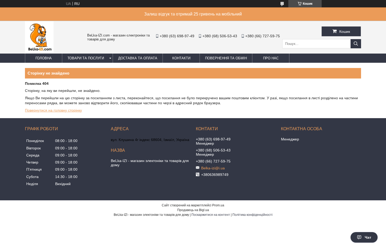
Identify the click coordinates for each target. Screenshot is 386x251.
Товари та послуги (85, 58)
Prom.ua (218, 205)
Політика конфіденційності (252, 215)
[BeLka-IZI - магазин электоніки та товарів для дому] (39, 51)
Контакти (181, 58)
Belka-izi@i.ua (213, 168)
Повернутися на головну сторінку (53, 110)
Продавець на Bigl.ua (193, 210)
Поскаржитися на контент (210, 215)
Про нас (271, 58)
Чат (368, 237)
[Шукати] (356, 43)
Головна (43, 58)
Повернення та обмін (226, 58)
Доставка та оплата (137, 58)
